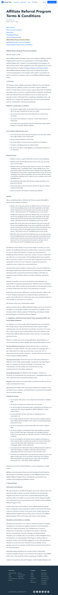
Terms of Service (10, 27)
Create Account (52, 2)
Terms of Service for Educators (14, 30)
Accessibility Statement (12, 35)
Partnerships (23, 2)
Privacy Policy (9, 32)
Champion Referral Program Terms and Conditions (19, 44)
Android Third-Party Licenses (13, 37)
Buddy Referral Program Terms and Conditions (18, 42)
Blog (29, 2)
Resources (43, 570)
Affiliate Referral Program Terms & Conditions (18, 39)
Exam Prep (16, 2)
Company (33, 570)
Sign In (44, 2)
